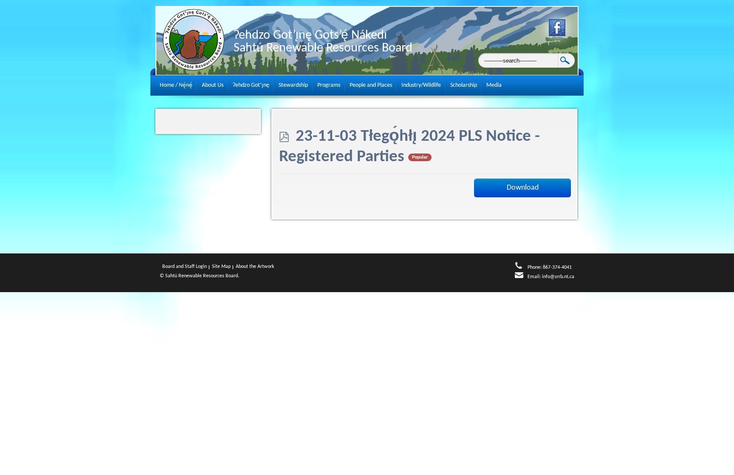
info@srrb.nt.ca (558, 276)
